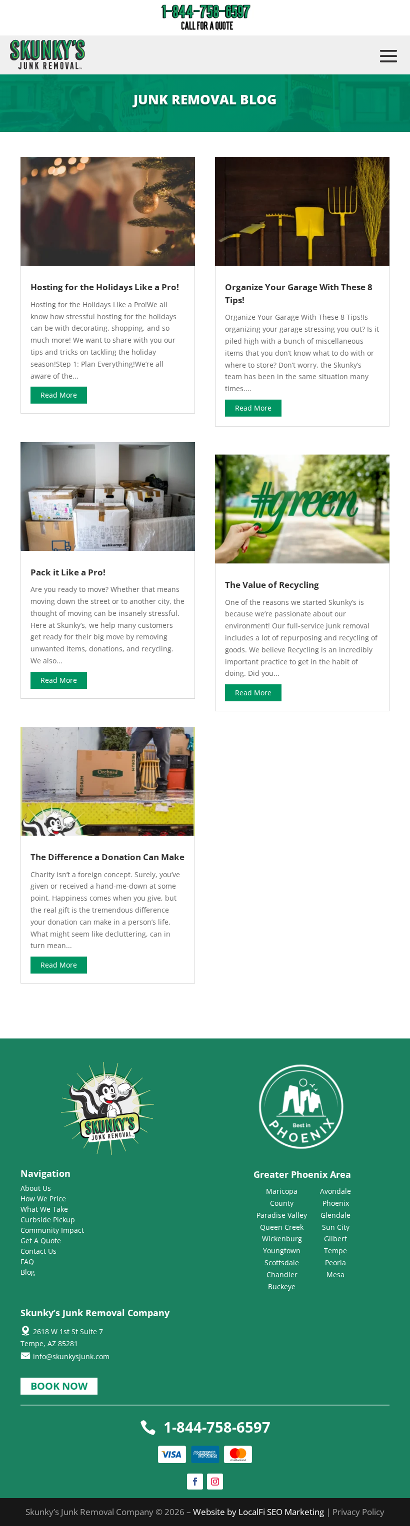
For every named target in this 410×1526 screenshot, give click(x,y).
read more (58, 395)
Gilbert (335, 1238)
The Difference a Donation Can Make (107, 857)
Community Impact (52, 1230)
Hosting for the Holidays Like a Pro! (104, 287)
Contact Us (38, 1251)
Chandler (282, 1274)
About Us (35, 1188)
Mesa (335, 1274)
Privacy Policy (358, 1512)
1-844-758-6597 (217, 1427)
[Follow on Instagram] (215, 1482)
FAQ (27, 1261)
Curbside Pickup (47, 1219)
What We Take (44, 1209)
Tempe (335, 1250)
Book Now (59, 1386)
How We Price (43, 1198)
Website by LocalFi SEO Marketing (259, 1512)
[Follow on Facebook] (195, 1482)
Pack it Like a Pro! (68, 572)
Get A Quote (40, 1240)
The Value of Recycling (272, 584)
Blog (27, 1272)
